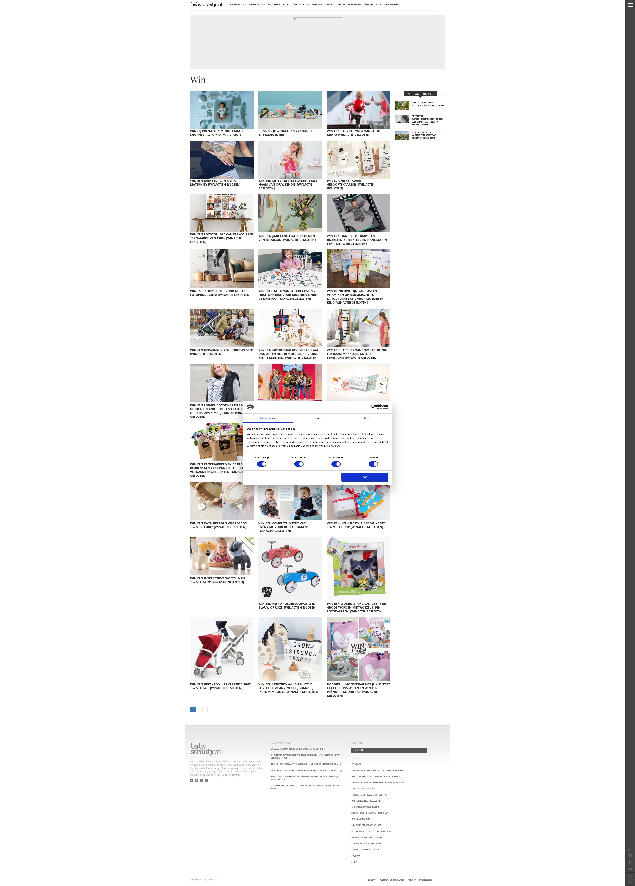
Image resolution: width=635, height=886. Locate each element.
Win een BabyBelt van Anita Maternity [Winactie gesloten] (215, 182)
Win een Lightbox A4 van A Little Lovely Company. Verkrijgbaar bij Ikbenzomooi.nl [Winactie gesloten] (288, 688)
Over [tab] (367, 418)
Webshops (354, 4)
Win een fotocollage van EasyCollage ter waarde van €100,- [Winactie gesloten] (222, 238)
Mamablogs (238, 4)
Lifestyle (298, 4)
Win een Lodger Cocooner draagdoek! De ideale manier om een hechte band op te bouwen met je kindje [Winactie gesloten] (221, 411)
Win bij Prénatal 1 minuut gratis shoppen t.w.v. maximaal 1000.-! (217, 133)
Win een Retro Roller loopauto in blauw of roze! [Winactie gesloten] (287, 605)
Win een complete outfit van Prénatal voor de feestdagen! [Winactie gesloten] (283, 527)
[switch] (299, 464)
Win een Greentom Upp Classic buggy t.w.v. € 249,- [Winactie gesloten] (220, 686)
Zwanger (274, 4)
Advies (341, 4)
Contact (372, 880)
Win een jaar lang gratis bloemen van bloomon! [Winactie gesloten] (287, 238)
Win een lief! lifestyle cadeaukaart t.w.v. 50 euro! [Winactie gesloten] (356, 525)
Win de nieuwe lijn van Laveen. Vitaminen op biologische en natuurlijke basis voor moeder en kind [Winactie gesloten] (355, 296)
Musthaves (314, 4)
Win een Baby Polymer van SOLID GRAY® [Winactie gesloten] (353, 133)
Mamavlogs (257, 4)
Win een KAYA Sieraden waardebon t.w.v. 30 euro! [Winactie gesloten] (218, 525)
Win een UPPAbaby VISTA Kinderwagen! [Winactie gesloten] (221, 352)
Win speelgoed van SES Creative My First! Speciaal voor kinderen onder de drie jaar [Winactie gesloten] (288, 295)
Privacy (412, 880)
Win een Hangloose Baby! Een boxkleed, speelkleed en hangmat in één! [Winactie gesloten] (357, 239)
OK (365, 477)
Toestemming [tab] (268, 418)
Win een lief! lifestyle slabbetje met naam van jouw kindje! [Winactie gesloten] (287, 184)
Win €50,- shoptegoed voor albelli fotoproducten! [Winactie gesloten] (220, 293)
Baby (286, 4)
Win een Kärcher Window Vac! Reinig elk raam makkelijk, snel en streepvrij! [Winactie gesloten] (357, 354)
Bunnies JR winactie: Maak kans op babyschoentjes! (286, 133)
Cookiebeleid (425, 880)
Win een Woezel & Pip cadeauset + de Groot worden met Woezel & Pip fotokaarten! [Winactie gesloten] (356, 607)
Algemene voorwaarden (392, 880)
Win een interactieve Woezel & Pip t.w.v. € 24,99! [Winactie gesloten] (218, 580)
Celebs (329, 4)
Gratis (368, 4)
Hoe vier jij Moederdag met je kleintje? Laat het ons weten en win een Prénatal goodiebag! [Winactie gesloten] (358, 690)
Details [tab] (318, 418)
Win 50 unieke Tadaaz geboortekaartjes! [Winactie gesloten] (350, 184)
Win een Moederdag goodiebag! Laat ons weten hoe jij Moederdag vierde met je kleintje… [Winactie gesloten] (288, 354)
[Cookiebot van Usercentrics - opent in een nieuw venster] (373, 406)
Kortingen (391, 4)
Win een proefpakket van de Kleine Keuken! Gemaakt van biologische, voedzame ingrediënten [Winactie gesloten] (219, 470)
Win (378, 4)
